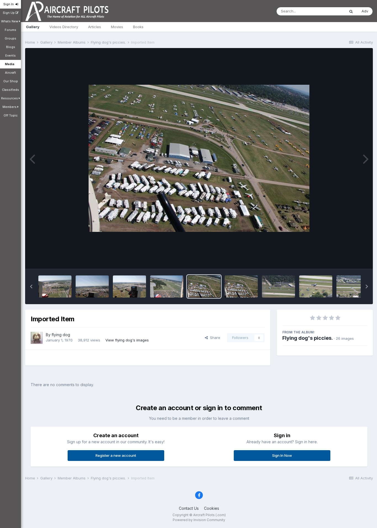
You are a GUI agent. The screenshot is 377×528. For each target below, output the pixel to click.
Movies (117, 27)
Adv (365, 11)
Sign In (9, 4)
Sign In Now (282, 455)
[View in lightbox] (199, 158)
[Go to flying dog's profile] (37, 338)
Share (214, 337)
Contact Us (189, 508)
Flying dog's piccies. (307, 338)
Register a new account (115, 455)
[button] (31, 286)
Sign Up (9, 13)
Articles (94, 27)
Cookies (211, 508)
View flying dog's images (127, 340)
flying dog (61, 334)
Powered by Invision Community (199, 520)
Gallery (32, 27)
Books (138, 27)
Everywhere (328, 11)
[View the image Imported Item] (54, 286)
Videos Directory (63, 27)
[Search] (351, 11)
